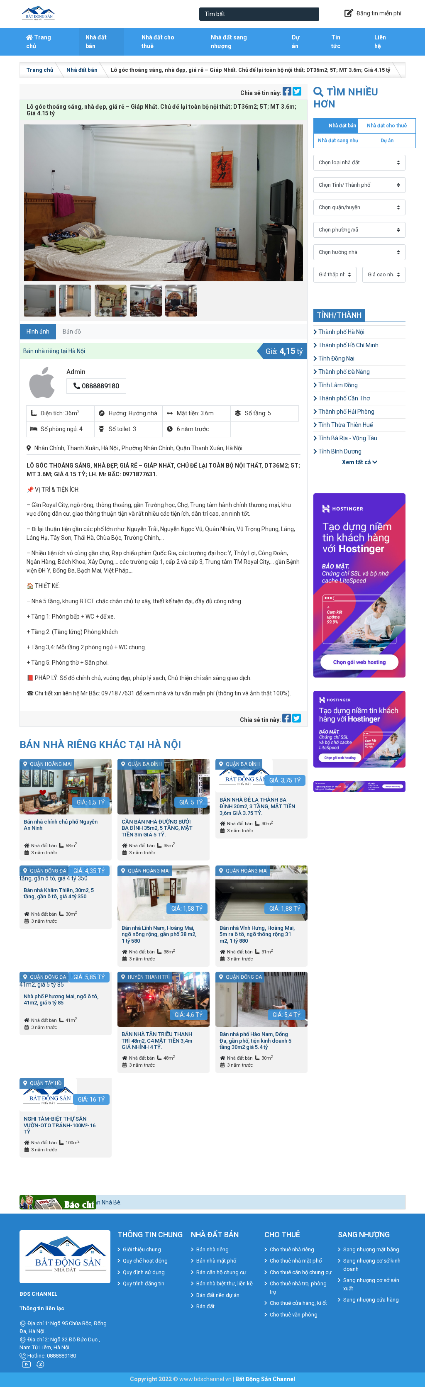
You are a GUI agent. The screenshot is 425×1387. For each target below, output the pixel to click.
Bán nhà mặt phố (216, 1261)
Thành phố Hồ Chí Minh (348, 345)
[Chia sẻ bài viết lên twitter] (297, 93)
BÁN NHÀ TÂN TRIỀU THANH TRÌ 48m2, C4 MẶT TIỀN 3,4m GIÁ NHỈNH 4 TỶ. (157, 1040)
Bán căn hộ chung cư (221, 1272)
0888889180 (99, 386)
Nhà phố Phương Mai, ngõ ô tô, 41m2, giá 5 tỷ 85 (61, 999)
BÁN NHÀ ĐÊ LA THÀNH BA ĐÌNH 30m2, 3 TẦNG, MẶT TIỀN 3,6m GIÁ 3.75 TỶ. (257, 806)
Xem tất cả (357, 462)
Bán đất (205, 1306)
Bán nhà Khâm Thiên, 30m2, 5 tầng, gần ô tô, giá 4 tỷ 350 (59, 893)
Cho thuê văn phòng (294, 1314)
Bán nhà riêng (212, 1249)
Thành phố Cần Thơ (343, 398)
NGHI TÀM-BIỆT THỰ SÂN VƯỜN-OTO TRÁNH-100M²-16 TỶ (59, 1125)
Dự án (296, 41)
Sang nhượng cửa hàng (371, 1300)
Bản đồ (72, 331)
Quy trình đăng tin (143, 1283)
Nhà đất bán (96, 41)
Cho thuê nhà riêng (292, 1249)
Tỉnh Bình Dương (339, 451)
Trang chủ (38, 41)
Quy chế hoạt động (145, 1261)
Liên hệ (380, 41)
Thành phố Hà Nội (340, 332)
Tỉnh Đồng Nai (335, 358)
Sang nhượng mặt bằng (371, 1249)
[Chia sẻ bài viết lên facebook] (288, 93)
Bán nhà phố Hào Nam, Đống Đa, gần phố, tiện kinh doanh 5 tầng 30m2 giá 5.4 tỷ (255, 1040)
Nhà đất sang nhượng (229, 41)
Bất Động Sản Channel (265, 1379)
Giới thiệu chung (142, 1249)
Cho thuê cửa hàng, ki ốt (298, 1303)
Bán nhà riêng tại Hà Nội (54, 351)
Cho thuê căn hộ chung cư (301, 1272)
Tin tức (335, 41)
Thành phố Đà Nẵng (343, 371)
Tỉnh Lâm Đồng (337, 385)
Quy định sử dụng (144, 1272)
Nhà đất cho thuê (158, 41)
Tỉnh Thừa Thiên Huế (345, 425)
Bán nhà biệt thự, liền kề (224, 1283)
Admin (75, 372)
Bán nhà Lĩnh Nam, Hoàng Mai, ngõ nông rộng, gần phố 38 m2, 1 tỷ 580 (159, 934)
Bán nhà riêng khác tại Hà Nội (100, 745)
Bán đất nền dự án (217, 1295)
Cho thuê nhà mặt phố (296, 1261)
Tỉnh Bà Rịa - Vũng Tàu (347, 438)
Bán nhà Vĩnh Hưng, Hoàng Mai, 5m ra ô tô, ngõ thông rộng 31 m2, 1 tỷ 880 (257, 934)
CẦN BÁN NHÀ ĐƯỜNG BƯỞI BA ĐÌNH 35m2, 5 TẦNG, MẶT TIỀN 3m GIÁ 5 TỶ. (157, 828)
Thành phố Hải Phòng (345, 411)
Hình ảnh (38, 331)
